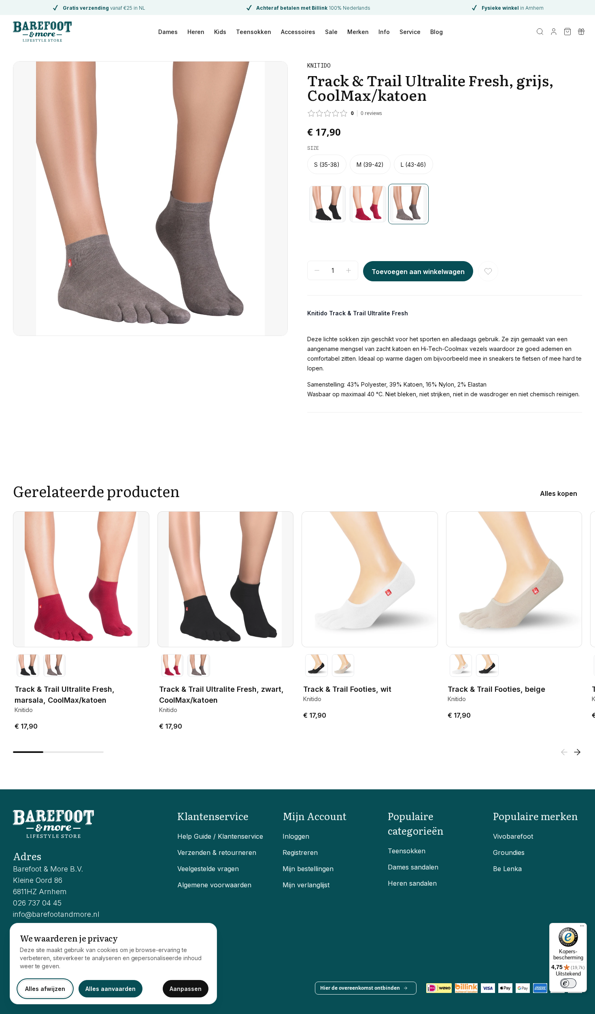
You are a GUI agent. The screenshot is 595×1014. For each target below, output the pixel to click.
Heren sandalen (412, 883)
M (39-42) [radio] (370, 164)
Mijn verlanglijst (306, 885)
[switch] (568, 983)
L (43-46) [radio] (413, 164)
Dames (168, 31)
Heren (195, 31)
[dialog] (113, 963)
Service (410, 31)
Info (384, 31)
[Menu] (582, 928)
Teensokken (253, 31)
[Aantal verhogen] (348, 270)
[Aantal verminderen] (317, 270)
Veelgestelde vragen (208, 869)
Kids (220, 31)
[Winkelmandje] (567, 31)
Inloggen (296, 836)
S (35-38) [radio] (327, 164)
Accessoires (298, 31)
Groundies (509, 852)
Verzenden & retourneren (216, 852)
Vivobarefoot (513, 836)
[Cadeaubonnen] (581, 31)
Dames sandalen (413, 867)
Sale (331, 31)
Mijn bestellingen (308, 869)
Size (313, 148)
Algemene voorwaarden (214, 885)
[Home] (42, 31)
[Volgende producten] (577, 752)
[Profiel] (553, 31)
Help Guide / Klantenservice (220, 836)
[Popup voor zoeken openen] (539, 31)
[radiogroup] (444, 164)
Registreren (300, 852)
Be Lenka (507, 869)
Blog (436, 31)
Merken (358, 31)
